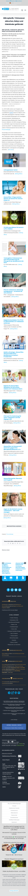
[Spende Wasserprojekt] (14, 844)
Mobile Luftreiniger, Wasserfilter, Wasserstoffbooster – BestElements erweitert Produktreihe (14, 354)
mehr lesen (10, 149)
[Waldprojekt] (14, 860)
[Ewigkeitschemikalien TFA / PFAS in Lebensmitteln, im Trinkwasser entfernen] (14, 310)
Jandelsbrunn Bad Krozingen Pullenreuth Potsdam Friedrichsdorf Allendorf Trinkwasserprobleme (14, 708)
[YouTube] (16, 589)
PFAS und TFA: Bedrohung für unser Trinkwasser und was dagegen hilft (12, 417)
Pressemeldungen (6, 129)
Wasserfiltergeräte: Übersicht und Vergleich (13, 479)
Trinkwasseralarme (14, 635)
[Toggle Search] (22, 10)
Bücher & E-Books (14, 642)
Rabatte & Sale (14, 624)
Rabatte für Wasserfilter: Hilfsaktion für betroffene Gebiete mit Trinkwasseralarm (13, 387)
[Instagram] (12, 589)
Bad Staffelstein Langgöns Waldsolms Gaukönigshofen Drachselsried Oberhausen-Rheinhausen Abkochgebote (6, 568)
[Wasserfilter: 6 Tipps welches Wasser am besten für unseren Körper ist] (14, 187)
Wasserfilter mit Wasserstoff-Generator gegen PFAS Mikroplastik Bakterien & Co (13, 447)
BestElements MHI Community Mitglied (10, 610)
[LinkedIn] (19, 589)
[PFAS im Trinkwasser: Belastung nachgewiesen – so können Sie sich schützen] (14, 280)
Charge (23, 876)
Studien (12, 879)
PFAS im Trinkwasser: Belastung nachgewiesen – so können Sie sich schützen (13, 291)
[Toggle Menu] (25, 10)
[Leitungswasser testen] (14, 160)
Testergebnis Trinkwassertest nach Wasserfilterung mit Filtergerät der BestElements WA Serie (14, 260)
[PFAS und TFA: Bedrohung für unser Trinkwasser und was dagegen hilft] (14, 406)
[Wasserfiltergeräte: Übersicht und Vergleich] (14, 469)
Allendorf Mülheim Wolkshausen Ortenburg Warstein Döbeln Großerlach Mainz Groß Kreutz (21, 566)
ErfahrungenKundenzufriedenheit (23, 889)
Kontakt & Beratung (14, 617)
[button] (3, 563)
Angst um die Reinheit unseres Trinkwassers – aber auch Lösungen (13, 510)
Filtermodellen (23, 879)
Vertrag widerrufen (14, 890)
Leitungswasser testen (11, 170)
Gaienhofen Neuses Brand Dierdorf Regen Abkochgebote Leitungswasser (14, 711)
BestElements (5, 874)
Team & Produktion (14, 633)
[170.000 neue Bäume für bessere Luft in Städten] (14, 218)
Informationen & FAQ (14, 620)
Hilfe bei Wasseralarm (14, 637)
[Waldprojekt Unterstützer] (14, 863)
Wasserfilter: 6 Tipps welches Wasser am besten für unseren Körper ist (13, 198)
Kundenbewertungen (14, 626)
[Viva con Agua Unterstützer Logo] (14, 847)
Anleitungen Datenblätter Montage (14, 631)
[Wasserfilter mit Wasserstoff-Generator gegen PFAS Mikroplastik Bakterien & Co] (14, 437)
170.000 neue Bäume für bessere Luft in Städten (14, 228)
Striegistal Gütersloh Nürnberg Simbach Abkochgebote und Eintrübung (14, 714)
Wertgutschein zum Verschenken (14, 644)
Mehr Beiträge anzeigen (14, 526)
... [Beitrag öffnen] (18, 173)
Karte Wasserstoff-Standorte (14, 622)
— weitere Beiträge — (14, 719)
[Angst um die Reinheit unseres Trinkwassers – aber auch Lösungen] (14, 499)
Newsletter (14, 640)
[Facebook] (8, 589)
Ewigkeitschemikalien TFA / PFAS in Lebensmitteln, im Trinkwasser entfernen (14, 321)
